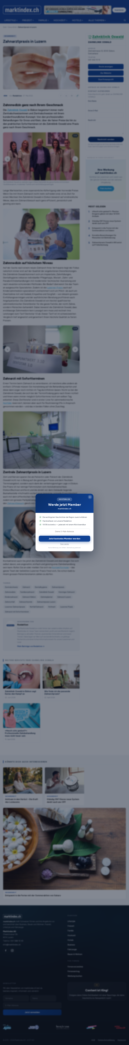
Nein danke (64, 544)
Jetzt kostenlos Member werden (64, 538)
